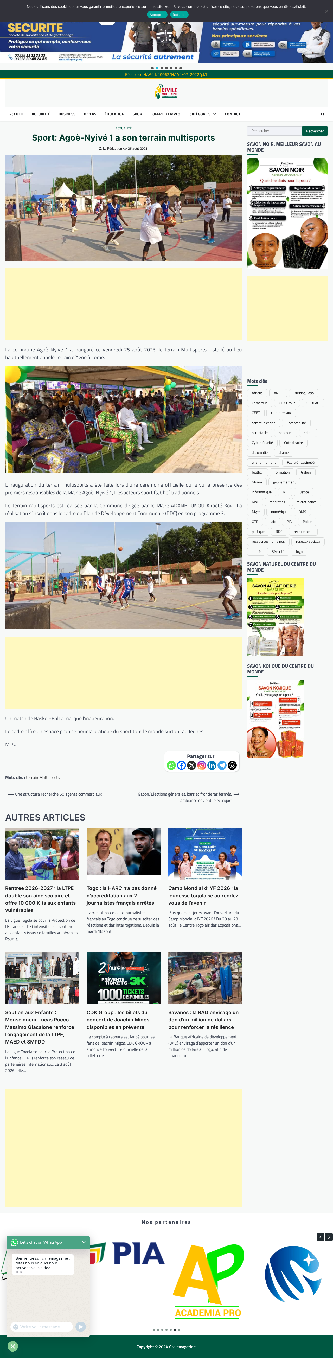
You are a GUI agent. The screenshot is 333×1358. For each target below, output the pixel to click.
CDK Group (287, 403)
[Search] (322, 114)
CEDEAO (312, 403)
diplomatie (260, 452)
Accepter (157, 14)
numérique (279, 512)
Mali (255, 502)
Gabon (306, 472)
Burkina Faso (304, 393)
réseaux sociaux (308, 541)
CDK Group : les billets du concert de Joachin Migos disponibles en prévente (118, 1019)
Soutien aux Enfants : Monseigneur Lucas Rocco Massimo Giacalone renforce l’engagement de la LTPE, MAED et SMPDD (39, 1027)
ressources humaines (268, 541)
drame (284, 452)
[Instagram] (201, 765)
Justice (304, 492)
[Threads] (232, 765)
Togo (299, 551)
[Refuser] (326, 11)
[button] (152, 68)
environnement (264, 462)
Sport (138, 114)
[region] (166, 35)
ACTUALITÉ (41, 114)
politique (258, 531)
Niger (256, 512)
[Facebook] (181, 765)
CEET (256, 413)
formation (282, 472)
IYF (285, 492)
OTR (255, 521)
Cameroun (260, 403)
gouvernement (284, 482)
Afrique (257, 393)
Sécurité (278, 551)
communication (264, 423)
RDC (279, 531)
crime (308, 433)
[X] (191, 765)
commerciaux (281, 413)
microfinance (307, 502)
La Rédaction (112, 148)
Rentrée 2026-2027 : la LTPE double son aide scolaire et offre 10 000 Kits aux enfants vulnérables (40, 899)
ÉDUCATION (114, 114)
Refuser (179, 14)
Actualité (124, 128)
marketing (277, 502)
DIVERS (90, 114)
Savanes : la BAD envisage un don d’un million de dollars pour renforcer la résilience (203, 1019)
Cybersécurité (262, 442)
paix (273, 521)
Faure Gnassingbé (301, 462)
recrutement (303, 531)
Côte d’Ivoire (293, 442)
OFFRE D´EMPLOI (166, 114)
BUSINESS (67, 114)
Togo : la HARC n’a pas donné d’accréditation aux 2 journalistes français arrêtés (122, 895)
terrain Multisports (43, 777)
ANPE (278, 393)
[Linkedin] (211, 765)
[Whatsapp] (171, 765)
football (257, 472)
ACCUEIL (16, 114)
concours (286, 433)
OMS (302, 512)
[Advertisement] (123, 304)
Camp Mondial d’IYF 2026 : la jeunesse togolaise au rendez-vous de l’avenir (204, 895)
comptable (260, 433)
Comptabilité (296, 423)
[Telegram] (222, 765)
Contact (232, 114)
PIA (289, 521)
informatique (262, 492)
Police (307, 521)
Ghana (257, 482)
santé (256, 551)
